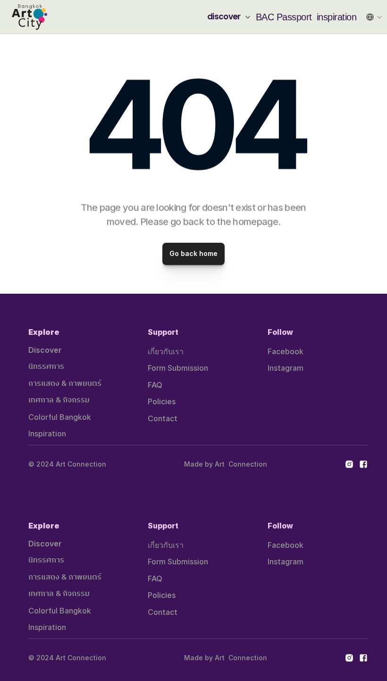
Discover (45, 350)
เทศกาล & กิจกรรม (59, 400)
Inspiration (47, 433)
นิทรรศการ (46, 366)
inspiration (337, 17)
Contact (162, 418)
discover (224, 16)
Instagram (285, 368)
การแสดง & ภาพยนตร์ (64, 383)
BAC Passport (284, 17)
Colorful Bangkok (59, 417)
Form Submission (178, 368)
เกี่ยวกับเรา (166, 351)
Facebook (285, 351)
